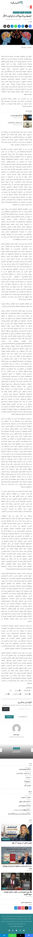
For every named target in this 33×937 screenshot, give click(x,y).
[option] (16, 750)
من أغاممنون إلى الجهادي (16, 752)
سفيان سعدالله (26, 19)
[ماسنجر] (19, 26)
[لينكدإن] (22, 26)
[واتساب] (15, 26)
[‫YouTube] (22, 908)
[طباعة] (4, 26)
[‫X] (26, 26)
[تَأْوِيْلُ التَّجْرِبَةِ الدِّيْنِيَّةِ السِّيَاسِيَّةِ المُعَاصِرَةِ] (27, 118)
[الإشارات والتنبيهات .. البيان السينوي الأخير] (27, 125)
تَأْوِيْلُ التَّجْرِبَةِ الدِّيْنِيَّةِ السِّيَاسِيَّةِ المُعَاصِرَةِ (16, 115)
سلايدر (22, 12)
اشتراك (6, 709)
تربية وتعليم (28, 12)
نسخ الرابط (9, 716)
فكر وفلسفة (16, 12)
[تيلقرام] (12, 26)
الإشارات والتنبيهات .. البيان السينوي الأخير (15, 122)
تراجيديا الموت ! (26, 6)
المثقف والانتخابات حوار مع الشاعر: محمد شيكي (22, 843)
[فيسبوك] (30, 26)
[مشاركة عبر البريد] (8, 26)
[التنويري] (16, 2)
